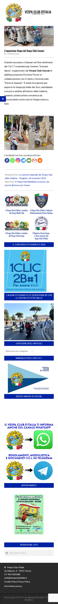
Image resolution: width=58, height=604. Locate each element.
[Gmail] (34, 160)
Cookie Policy (10, 581)
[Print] (39, 160)
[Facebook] (7, 160)
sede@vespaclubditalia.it (15, 578)
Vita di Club (13, 54)
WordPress (29, 599)
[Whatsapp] (12, 160)
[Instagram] (17, 160)
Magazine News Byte (36, 597)
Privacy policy (9, 597)
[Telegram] (23, 160)
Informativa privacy (13, 586)
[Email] (28, 160)
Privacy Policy (23, 581)
